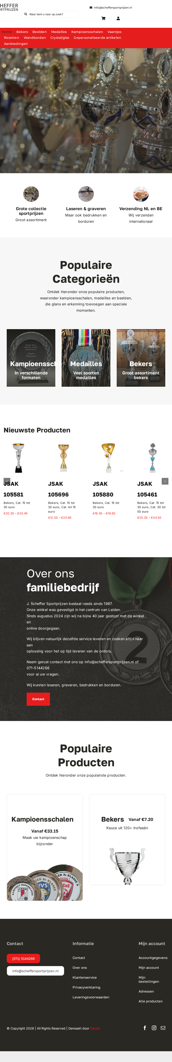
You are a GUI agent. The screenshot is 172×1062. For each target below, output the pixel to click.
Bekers (53, 502)
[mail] (163, 1023)
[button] (7, 479)
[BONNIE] (152, 444)
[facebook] (145, 1023)
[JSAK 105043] (63, 444)
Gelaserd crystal (15, 492)
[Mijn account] (118, 18)
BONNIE (148, 483)
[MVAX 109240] (108, 444)
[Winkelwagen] (103, 18)
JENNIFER (18, 483)
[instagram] (154, 1023)
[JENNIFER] (19, 444)
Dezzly (95, 1024)
